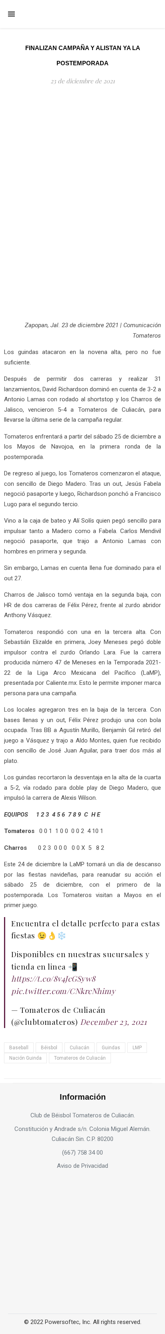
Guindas (111, 1047)
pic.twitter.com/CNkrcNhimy (63, 991)
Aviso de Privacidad (82, 1165)
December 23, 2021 (113, 1021)
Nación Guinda (25, 1058)
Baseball (18, 1047)
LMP (137, 1047)
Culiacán (79, 1047)
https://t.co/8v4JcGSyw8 (53, 978)
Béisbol (49, 1047)
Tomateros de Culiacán (80, 1058)
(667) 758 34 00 (82, 1152)
